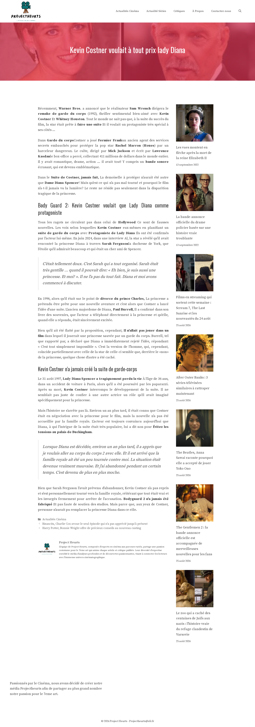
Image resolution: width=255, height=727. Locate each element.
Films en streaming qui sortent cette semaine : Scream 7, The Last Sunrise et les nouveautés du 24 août (194, 308)
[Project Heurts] (26, 11)
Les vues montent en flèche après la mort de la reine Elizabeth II (194, 152)
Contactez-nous (221, 11)
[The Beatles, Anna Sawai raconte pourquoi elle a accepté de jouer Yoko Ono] (194, 444)
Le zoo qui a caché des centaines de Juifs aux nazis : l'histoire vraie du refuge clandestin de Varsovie (194, 624)
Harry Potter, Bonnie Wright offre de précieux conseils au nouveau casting (91, 528)
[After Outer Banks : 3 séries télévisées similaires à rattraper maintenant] (194, 369)
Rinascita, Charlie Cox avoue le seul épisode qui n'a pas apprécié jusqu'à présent (94, 524)
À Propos (198, 11)
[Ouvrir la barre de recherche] (240, 11)
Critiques (179, 11)
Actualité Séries (156, 11)
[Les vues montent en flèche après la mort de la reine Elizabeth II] (194, 139)
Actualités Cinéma (127, 11)
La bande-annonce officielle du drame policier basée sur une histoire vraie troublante (193, 227)
